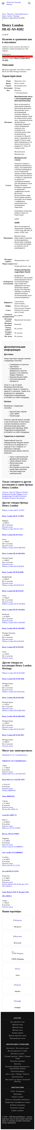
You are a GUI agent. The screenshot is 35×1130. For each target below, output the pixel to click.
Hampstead (6, 494)
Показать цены (7, 527)
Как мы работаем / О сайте (17, 1051)
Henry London (7, 16)
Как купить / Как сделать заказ (17, 1048)
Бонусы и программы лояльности (17, 1099)
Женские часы (17, 1027)
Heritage (16, 16)
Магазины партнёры (17, 1061)
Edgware (19, 492)
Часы (4, 14)
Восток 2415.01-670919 (10, 834)
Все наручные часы (18, 1022)
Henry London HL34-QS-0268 (13, 679)
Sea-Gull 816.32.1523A (10, 871)
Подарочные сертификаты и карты (17, 1102)
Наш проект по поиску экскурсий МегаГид (17, 1080)
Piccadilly (15, 496)
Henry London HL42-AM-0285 (13, 628)
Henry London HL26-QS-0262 (13, 698)
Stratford (13, 498)
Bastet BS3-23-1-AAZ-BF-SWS (13, 780)
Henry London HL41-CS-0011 (13, 516)
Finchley (25, 492)
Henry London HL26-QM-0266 (13, 716)
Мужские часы (17, 1025)
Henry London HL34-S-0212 (12, 535)
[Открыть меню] (3, 3)
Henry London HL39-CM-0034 (13, 610)
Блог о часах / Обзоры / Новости (17, 1074)
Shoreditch (6, 498)
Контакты (17, 1064)
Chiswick (12, 492)
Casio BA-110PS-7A (9, 815)
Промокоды (17, 1094)
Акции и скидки (17, 1097)
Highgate (19, 494)
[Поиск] (29, 3)
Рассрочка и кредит (17, 1108)
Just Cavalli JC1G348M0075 (12, 852)
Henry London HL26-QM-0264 (13, 553)
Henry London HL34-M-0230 (12, 647)
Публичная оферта (17, 1071)
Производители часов (17, 1038)
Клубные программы (17, 1105)
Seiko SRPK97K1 (8, 796)
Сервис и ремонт (17, 1110)
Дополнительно (17, 1077)
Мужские (10, 14)
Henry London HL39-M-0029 (12, 572)
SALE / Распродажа (18, 1091)
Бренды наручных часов (17, 1035)
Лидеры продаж (17, 1033)
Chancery (5, 492)
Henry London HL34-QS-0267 (13, 735)
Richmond (22, 496)
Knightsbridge (7, 496)
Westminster (20, 498)
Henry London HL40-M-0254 (12, 591)
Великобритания (21, 14)
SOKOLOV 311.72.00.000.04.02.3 (14, 761)
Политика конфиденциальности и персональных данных (17, 1067)
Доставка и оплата (17, 1054)
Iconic (25, 494)
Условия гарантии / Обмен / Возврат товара (17, 1057)
